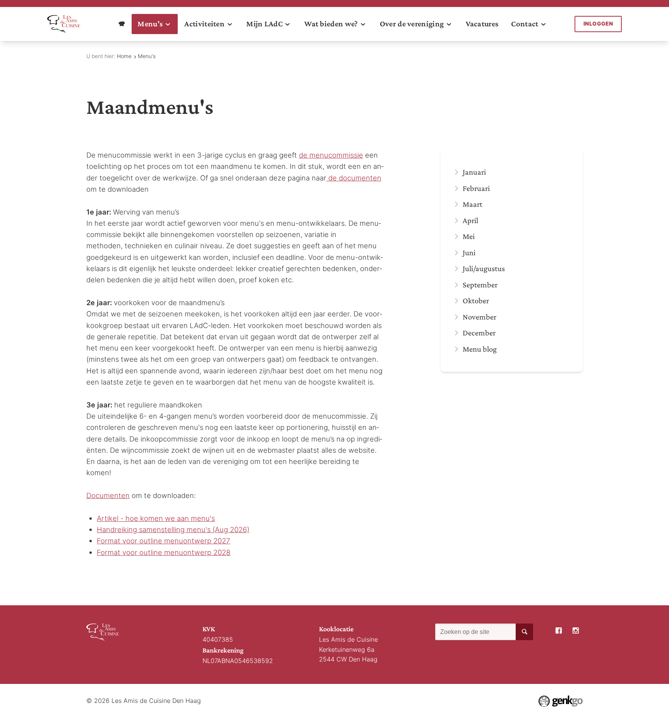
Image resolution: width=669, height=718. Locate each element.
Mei (469, 236)
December (479, 332)
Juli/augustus (484, 268)
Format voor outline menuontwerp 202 (161, 552)
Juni (469, 252)
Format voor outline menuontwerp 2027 (163, 540)
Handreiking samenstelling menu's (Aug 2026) (173, 529)
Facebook (559, 631)
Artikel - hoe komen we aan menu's (156, 518)
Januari (474, 172)
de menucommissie (331, 155)
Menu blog (480, 349)
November (479, 317)
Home (124, 56)
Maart (472, 204)
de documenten (353, 177)
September (480, 284)
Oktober (476, 300)
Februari (476, 188)
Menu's (147, 56)
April (470, 220)
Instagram (576, 631)
